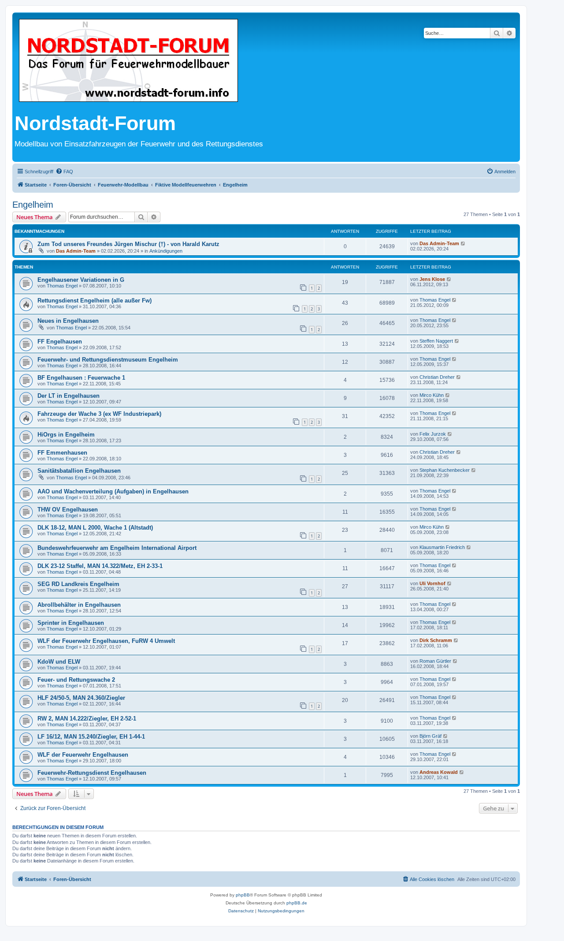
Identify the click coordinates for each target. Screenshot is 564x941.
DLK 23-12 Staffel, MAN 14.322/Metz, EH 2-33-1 (100, 566)
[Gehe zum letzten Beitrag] (463, 243)
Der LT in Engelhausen (68, 395)
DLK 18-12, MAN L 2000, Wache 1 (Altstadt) (95, 527)
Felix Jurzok (432, 434)
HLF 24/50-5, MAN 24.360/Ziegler (81, 698)
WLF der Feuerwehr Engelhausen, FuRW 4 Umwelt (106, 641)
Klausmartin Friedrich (442, 547)
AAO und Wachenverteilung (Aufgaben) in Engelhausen (113, 491)
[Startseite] (128, 61)
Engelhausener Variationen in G (80, 279)
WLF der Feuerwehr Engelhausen (82, 754)
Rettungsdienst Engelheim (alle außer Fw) (94, 300)
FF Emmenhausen (62, 452)
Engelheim (32, 204)
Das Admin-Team (76, 251)
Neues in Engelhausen (68, 320)
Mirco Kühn (431, 395)
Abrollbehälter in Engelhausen (79, 604)
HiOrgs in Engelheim (66, 434)
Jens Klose (432, 279)
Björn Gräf (430, 736)
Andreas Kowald (438, 772)
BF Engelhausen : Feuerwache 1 (81, 377)
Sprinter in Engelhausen (70, 623)
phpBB (243, 894)
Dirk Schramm (435, 640)
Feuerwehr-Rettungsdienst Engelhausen (91, 772)
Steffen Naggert (436, 341)
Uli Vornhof (432, 583)
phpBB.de (296, 902)
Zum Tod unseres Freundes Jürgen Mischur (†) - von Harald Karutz (128, 244)
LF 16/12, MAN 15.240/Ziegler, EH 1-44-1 (91, 736)
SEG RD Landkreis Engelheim (78, 584)
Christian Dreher (437, 377)
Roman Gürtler (435, 661)
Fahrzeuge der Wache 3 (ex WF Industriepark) (99, 414)
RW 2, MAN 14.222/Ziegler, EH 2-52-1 (86, 718)
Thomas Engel (62, 285)
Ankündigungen (165, 251)
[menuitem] (64, 171)
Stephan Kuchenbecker (444, 470)
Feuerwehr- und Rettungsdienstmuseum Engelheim (107, 359)
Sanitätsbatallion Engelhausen (79, 470)
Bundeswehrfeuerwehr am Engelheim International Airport (117, 548)
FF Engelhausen (59, 341)
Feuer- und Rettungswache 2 (76, 679)
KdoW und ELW (58, 661)
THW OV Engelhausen (67, 509)
